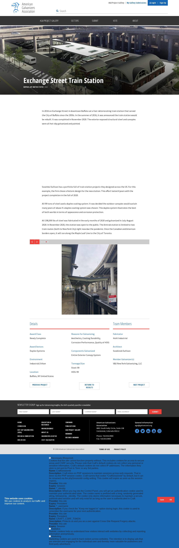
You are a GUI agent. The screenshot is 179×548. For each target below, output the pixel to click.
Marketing (56, 536)
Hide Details (153, 501)
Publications (70, 426)
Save (162, 499)
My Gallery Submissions (136, 2)
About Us (44, 432)
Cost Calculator (47, 440)
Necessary (62, 458)
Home (19, 422)
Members (68, 434)
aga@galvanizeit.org (143, 425)
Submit (155, 411)
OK (170, 499)
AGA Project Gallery (116, 2)
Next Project (139, 384)
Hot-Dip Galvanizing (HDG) (25, 431)
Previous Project (39, 384)
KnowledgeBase (47, 428)
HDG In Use (21, 440)
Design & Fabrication (25, 436)
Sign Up (163, 2)
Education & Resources (46, 423)
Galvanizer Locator (49, 436)
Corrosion (21, 426)
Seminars (69, 422)
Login (153, 2)
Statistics (55, 529)
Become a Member (72, 437)
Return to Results (89, 386)
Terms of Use (104, 449)
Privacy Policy (120, 449)
